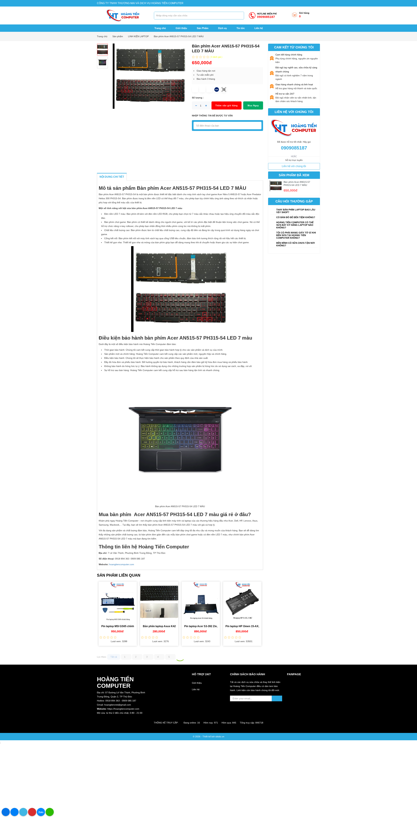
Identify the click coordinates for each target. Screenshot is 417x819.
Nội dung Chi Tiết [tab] (112, 176)
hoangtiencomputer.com (121, 564)
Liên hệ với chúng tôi (294, 166)
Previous (94, 615)
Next (265, 615)
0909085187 (294, 147)
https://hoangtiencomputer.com (123, 708)
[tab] (294, 211)
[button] (123, 717)
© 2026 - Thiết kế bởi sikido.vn (208, 736)
